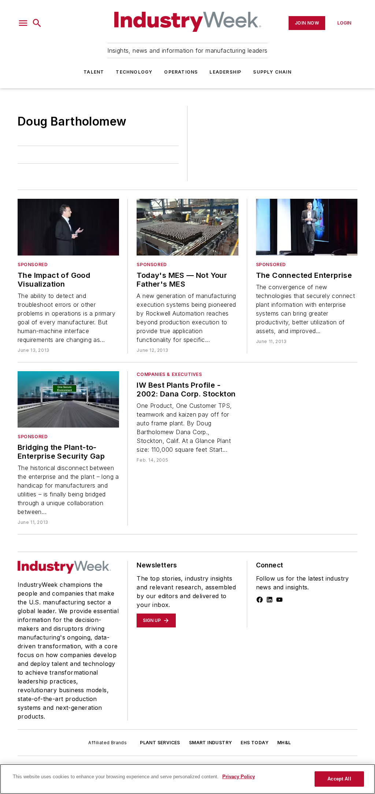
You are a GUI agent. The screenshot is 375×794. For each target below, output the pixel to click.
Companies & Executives (169, 374)
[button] (23, 23)
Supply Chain (272, 72)
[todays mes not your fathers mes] (187, 227)
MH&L (284, 742)
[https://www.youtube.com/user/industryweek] (279, 599)
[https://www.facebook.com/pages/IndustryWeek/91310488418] (259, 599)
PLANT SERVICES (160, 742)
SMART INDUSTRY (210, 742)
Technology (134, 72)
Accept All (339, 779)
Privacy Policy (238, 776)
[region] (187, 779)
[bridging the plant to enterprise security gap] (68, 399)
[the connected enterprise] (306, 227)
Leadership (225, 72)
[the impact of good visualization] (68, 227)
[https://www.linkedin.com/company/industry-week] (269, 599)
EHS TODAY (254, 742)
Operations (181, 72)
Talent (93, 72)
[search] (36, 23)
